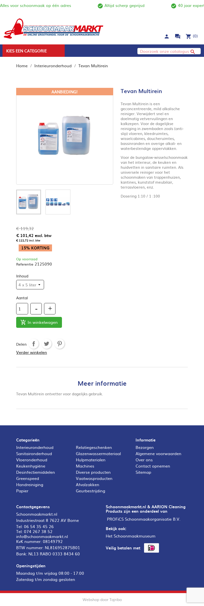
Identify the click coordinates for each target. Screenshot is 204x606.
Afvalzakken (87, 484)
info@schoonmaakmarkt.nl (42, 536)
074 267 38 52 (38, 531)
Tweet (46, 344)
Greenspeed (27, 478)
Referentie (24, 264)
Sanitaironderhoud (34, 453)
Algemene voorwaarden (158, 453)
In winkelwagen (39, 322)
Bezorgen (145, 447)
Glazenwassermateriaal (98, 453)
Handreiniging (29, 484)
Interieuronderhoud (34, 447)
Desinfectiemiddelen (35, 472)
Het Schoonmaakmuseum (130, 536)
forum (178, 36)
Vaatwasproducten (94, 478)
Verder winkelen (31, 352)
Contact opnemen (153, 466)
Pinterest (59, 344)
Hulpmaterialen (90, 460)
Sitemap (143, 472)
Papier (22, 491)
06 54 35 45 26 (39, 526)
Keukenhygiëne (30, 466)
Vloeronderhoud (31, 460)
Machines (85, 466)
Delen (34, 344)
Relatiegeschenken (94, 447)
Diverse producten (93, 472)
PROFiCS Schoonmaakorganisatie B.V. (143, 519)
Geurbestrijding (90, 491)
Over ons (144, 460)
